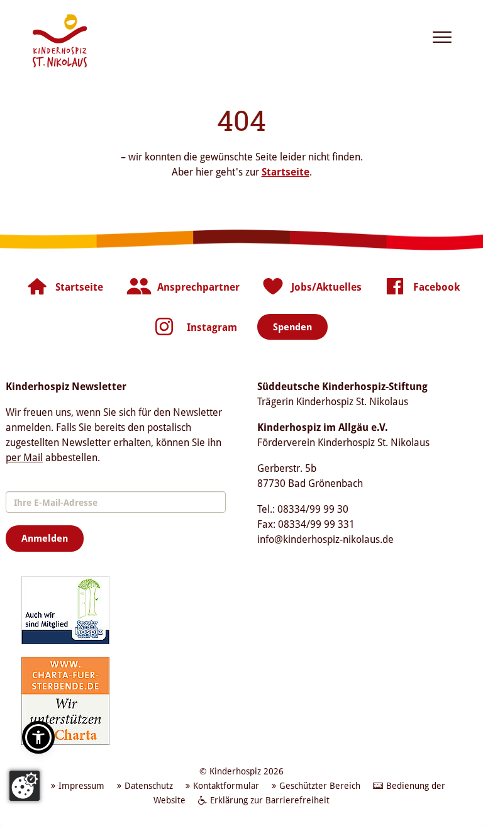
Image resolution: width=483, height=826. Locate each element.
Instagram (212, 327)
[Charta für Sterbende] (65, 700)
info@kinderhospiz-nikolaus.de (325, 539)
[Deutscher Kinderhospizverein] (65, 610)
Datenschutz (149, 785)
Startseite (285, 172)
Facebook (436, 287)
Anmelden (44, 538)
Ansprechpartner (198, 287)
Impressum (81, 785)
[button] (38, 737)
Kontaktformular (226, 785)
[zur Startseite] (59, 41)
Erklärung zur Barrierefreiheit (270, 800)
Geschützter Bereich (319, 785)
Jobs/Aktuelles (326, 287)
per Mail (24, 457)
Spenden (292, 326)
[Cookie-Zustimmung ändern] (24, 786)
